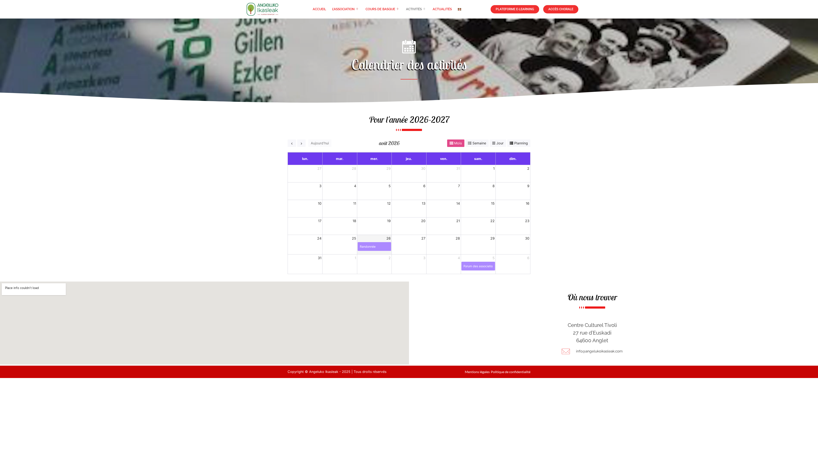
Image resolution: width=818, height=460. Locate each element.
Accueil (319, 9)
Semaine (479, 143)
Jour (500, 143)
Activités (414, 9)
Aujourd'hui (320, 143)
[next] (301, 143)
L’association (343, 9)
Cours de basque (380, 9)
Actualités (442, 9)
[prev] (292, 143)
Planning (521, 143)
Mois (458, 143)
